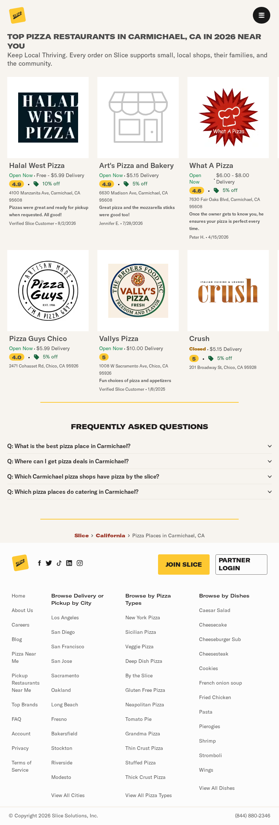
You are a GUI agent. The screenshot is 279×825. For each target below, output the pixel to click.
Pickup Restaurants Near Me (26, 682)
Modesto (61, 777)
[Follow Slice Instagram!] (80, 563)
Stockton (61, 748)
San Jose (61, 661)
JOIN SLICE (184, 564)
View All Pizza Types (148, 795)
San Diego (63, 632)
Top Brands (25, 704)
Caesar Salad (214, 610)
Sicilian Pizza (140, 632)
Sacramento (65, 675)
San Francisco (67, 646)
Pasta (206, 712)
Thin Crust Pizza (144, 748)
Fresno (59, 719)
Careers (20, 624)
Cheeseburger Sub (220, 639)
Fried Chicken (215, 697)
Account (21, 733)
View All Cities (68, 795)
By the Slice (139, 675)
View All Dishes (217, 788)
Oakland (61, 690)
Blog (17, 639)
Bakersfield (64, 733)
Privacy (20, 748)
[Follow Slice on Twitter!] (48, 563)
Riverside (61, 762)
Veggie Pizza (139, 646)
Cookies (208, 668)
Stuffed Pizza (140, 762)
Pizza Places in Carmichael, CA (168, 535)
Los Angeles (65, 617)
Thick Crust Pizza (145, 777)
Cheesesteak (214, 653)
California (110, 535)
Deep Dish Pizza (143, 661)
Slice (81, 535)
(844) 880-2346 (252, 815)
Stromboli (210, 755)
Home (18, 595)
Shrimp (207, 741)
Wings (206, 770)
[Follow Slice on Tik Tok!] (59, 563)
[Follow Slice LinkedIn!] (69, 563)
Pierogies (209, 726)
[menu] (261, 15)
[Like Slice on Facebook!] (39, 563)
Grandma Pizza (142, 733)
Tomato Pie (138, 719)
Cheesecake (213, 624)
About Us (22, 610)
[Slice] (17, 16)
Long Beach (64, 704)
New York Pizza (142, 617)
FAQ (16, 719)
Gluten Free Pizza (145, 690)
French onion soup (220, 683)
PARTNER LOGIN (234, 564)
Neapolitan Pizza (144, 704)
